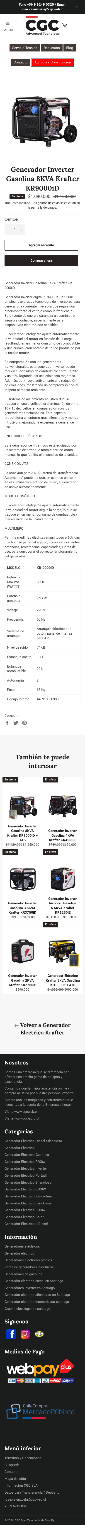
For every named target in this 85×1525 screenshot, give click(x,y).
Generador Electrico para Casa (28, 1203)
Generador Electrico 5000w (25, 1210)
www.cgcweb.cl (26, 1112)
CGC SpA (20, 1520)
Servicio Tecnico (24, 48)
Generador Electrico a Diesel (26, 1224)
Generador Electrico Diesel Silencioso (33, 1141)
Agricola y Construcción (52, 62)
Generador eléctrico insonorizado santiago (37, 1302)
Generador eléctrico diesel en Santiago (34, 1281)
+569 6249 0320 (16, 1506)
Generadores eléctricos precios (28, 1260)
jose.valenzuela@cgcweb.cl (25, 1499)
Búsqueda (12, 1465)
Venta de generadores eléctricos (29, 1267)
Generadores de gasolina (23, 1274)
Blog (69, 48)
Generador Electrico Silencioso (28, 1182)
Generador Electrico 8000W (25, 1189)
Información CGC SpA (21, 1485)
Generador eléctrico (19, 1253)
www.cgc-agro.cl (26, 1118)
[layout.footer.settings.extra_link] (39, 1335)
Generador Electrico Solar (24, 1217)
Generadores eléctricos (22, 1246)
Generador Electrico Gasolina (27, 1155)
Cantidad (11, 219)
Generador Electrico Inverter (26, 1168)
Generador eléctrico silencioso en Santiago (37, 1295)
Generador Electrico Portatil (26, 1175)
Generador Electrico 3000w (25, 1162)
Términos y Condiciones (23, 1458)
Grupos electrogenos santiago (27, 1309)
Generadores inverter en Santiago (30, 1288)
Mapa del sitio (15, 1479)
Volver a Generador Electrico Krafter (45, 1029)
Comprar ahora (41, 260)
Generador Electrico (20, 1148)
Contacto (21, 62)
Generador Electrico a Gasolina (28, 1196)
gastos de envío (49, 203)
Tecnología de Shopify (40, 1520)
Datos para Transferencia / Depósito (32, 1492)
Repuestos (52, 48)
